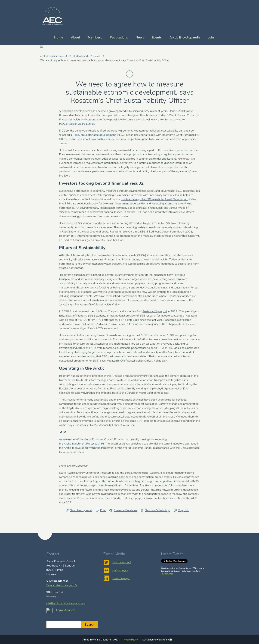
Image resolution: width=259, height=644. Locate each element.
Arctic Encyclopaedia (184, 37)
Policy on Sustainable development (94, 135)
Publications (119, 37)
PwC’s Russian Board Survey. (77, 124)
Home (58, 37)
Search (89, 624)
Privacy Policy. (130, 639)
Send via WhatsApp (157, 510)
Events (157, 37)
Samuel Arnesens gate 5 (61, 585)
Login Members (66, 610)
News (140, 37)
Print (103, 510)
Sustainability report (155, 311)
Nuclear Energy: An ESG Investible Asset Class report (154, 199)
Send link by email (81, 510)
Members (95, 37)
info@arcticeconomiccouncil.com (65, 603)
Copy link (183, 510)
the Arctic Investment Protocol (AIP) (81, 444)
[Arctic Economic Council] (52, 15)
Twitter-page (167, 573)
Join (211, 37)
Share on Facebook (125, 510)
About (75, 37)
